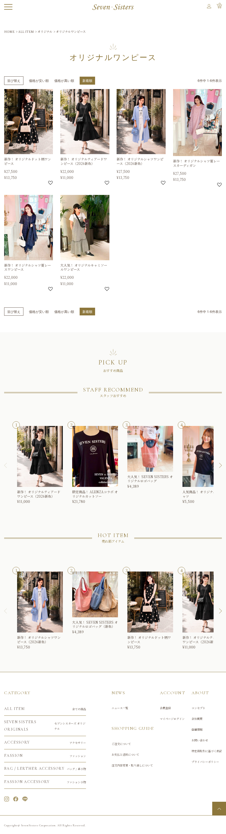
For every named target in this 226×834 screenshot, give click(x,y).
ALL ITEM (26, 31)
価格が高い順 (64, 80)
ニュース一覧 (120, 708)
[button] (8, 465)
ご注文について (121, 744)
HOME (9, 31)
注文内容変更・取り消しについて (132, 765)
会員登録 (165, 708)
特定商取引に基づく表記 (207, 751)
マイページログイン (172, 719)
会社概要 (197, 719)
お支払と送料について (125, 754)
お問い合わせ (200, 740)
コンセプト (198, 708)
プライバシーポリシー (205, 762)
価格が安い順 (39, 80)
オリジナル (44, 31)
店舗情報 (197, 729)
